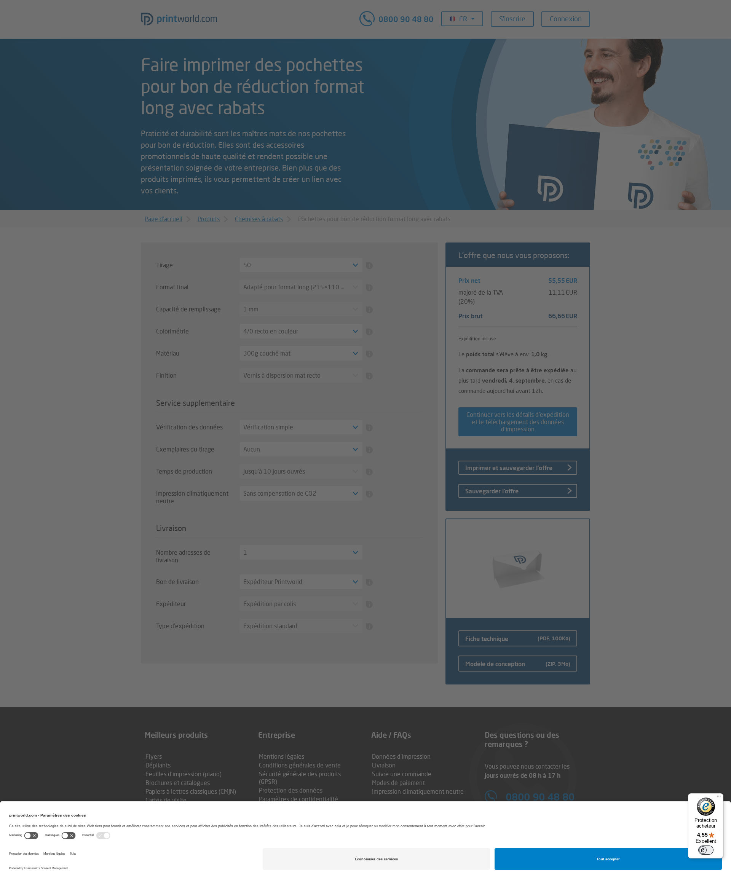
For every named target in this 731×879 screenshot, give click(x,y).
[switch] (705, 850)
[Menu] (718, 797)
